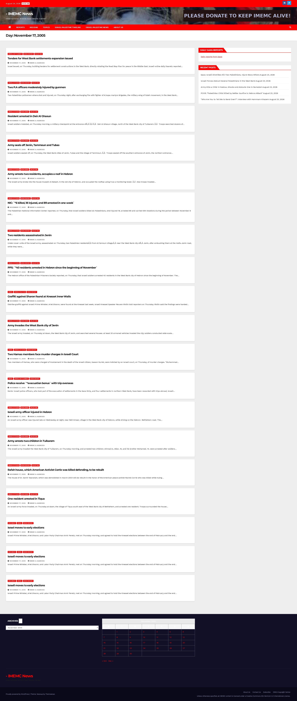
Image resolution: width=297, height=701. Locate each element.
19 (170, 643)
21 (104, 648)
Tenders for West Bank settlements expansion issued (40, 58)
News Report (28, 54)
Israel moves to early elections (26, 527)
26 (171, 648)
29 (118, 654)
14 (104, 643)
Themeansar (50, 694)
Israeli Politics (20, 292)
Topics (46, 27)
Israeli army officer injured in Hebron (30, 412)
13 (184, 637)
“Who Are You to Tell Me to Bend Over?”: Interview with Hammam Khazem (235, 99)
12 (170, 637)
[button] (290, 27)
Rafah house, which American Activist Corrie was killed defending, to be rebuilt (56, 469)
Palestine (38, 54)
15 (117, 643)
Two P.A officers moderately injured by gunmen (37, 87)
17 (144, 643)
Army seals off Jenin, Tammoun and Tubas (33, 145)
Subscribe (267, 692)
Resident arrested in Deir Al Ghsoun (29, 116)
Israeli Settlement (15, 54)
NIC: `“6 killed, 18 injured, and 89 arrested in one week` (41, 202)
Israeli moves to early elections (26, 556)
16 (131, 643)
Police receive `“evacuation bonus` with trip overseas (40, 383)
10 (144, 637)
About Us (118, 27)
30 (131, 654)
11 (157, 637)
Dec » (110, 661)
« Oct (104, 661)
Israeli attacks (13, 82)
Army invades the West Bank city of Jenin (33, 325)
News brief (25, 111)
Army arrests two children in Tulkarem (31, 441)
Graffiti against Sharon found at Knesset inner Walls (39, 296)
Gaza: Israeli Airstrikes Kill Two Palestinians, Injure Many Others (230, 75)
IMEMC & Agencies (37, 63)
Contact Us (257, 692)
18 (157, 643)
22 (118, 648)
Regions (34, 27)
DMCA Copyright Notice (281, 692)
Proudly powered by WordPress (18, 694)
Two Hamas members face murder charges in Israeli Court (43, 354)
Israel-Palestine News (97, 27)
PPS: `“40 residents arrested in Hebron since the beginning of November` (52, 267)
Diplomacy (11, 523)
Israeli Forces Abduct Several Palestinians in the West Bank (228, 81)
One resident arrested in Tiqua (26, 498)
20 (184, 643)
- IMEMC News (19, 13)
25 (158, 648)
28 (104, 654)
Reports (20, 27)
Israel (10, 292)
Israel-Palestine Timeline (68, 27)
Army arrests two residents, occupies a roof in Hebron (40, 174)
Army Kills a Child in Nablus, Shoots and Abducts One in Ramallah (231, 87)
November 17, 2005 (18, 63)
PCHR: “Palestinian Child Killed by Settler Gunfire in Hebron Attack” (232, 93)
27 (184, 648)
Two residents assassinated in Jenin (30, 235)
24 (144, 648)
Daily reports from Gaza (211, 57)
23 (131, 648)
